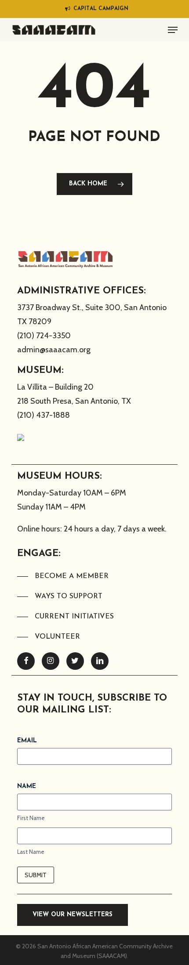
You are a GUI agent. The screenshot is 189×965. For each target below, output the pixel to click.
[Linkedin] (100, 661)
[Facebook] (26, 661)
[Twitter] (75, 661)
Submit (36, 875)
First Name (31, 817)
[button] (173, 29)
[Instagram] (50, 661)
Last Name (30, 851)
